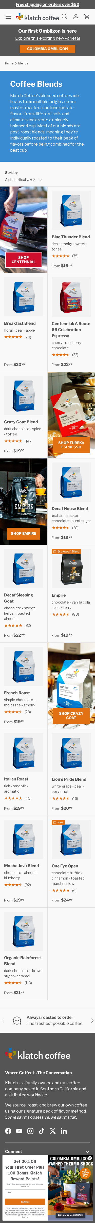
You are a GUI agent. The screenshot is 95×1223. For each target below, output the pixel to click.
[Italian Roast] (23, 752)
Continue (25, 1202)
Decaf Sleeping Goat (18, 598)
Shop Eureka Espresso (71, 445)
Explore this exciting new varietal (47, 38)
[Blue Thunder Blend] (71, 210)
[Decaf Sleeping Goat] (23, 568)
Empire (59, 595)
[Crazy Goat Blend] (23, 395)
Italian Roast (16, 779)
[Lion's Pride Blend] (71, 753)
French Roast (17, 692)
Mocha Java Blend (21, 865)
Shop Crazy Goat (71, 715)
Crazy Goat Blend (21, 422)
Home (9, 63)
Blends (23, 63)
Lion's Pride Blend (69, 779)
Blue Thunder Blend (71, 237)
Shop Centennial (24, 259)
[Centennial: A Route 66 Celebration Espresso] (71, 297)
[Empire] (71, 568)
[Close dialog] (90, 1158)
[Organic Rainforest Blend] (23, 931)
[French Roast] (23, 666)
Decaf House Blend (70, 508)
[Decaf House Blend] (71, 482)
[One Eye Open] (71, 839)
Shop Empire (23, 533)
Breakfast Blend (20, 323)
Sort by (11, 172)
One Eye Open (65, 866)
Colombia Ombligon (47, 49)
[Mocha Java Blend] (23, 839)
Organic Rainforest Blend (22, 960)
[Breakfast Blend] (23, 296)
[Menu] (8, 16)
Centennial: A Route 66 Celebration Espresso (71, 329)
